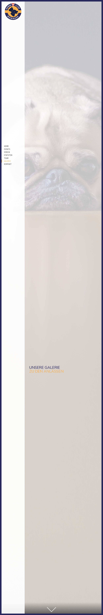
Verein (7, 152)
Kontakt (8, 164)
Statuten (8, 155)
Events (7, 149)
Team (6, 158)
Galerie (7, 161)
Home (6, 146)
